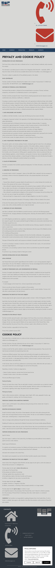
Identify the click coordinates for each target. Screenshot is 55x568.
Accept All (46, 562)
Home (3, 50)
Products (31, 50)
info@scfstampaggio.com (27, 84)
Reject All (38, 562)
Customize (29, 562)
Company (11, 50)
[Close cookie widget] (50, 548)
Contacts (40, 50)
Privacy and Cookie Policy (33, 559)
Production (21, 50)
